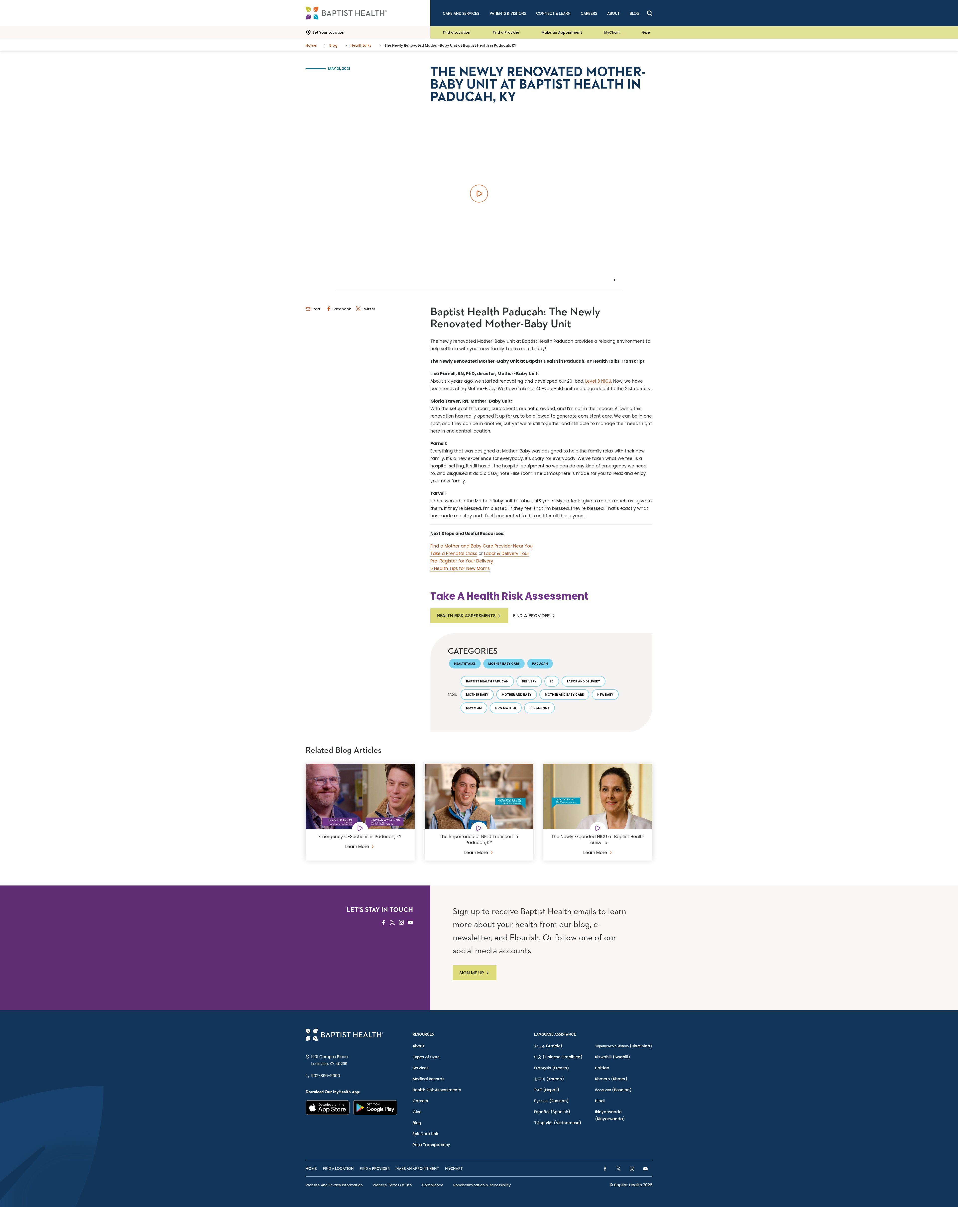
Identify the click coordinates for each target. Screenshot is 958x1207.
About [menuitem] (613, 13)
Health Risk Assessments (466, 615)
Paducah (540, 663)
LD (552, 681)
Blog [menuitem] (634, 13)
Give (646, 32)
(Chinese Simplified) (558, 1057)
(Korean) (549, 1079)
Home (311, 1169)
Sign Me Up (471, 973)
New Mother (505, 708)
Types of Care (426, 1057)
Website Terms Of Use (392, 1185)
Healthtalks (465, 663)
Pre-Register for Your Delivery (461, 561)
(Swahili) (612, 1057)
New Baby (605, 694)
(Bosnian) (613, 1090)
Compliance (432, 1185)
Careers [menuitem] (589, 13)
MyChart (612, 32)
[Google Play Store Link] (375, 1107)
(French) (551, 1068)
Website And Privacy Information (334, 1185)
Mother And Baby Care (564, 694)
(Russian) (551, 1100)
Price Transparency (431, 1144)
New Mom (474, 708)
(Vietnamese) (557, 1122)
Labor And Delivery (583, 681)
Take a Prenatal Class (453, 553)
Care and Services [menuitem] (461, 13)
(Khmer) (611, 1079)
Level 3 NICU (598, 381)
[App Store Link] (328, 1107)
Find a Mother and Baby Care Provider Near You (481, 546)
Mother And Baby (516, 694)
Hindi (600, 1100)
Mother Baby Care (504, 663)
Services (421, 1068)
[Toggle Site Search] (649, 13)
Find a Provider (506, 32)
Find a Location (456, 32)
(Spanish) (552, 1111)
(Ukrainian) (623, 1046)
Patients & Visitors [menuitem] (508, 13)
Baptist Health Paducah (487, 681)
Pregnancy (539, 708)
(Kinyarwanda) (610, 1115)
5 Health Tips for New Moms (460, 568)
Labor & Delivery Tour (506, 553)
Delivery (529, 681)
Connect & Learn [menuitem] (553, 13)
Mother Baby (477, 694)
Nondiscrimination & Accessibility (482, 1185)
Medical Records (429, 1079)
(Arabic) (548, 1046)
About (418, 1046)
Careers (420, 1100)
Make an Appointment (562, 32)
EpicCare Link (425, 1133)
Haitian (602, 1068)
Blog (417, 1122)
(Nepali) (546, 1090)
